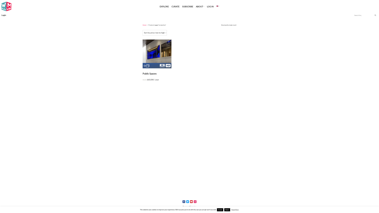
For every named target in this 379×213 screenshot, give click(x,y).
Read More (235, 210)
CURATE (175, 6)
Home (144, 25)
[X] (187, 201)
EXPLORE (164, 6)
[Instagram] (195, 201)
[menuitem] (217, 6)
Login (3, 15)
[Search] (375, 15)
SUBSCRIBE (187, 6)
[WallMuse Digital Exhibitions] (6, 6)
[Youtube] (191, 201)
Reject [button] (227, 210)
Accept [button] (220, 210)
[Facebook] (183, 201)
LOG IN (210, 6)
